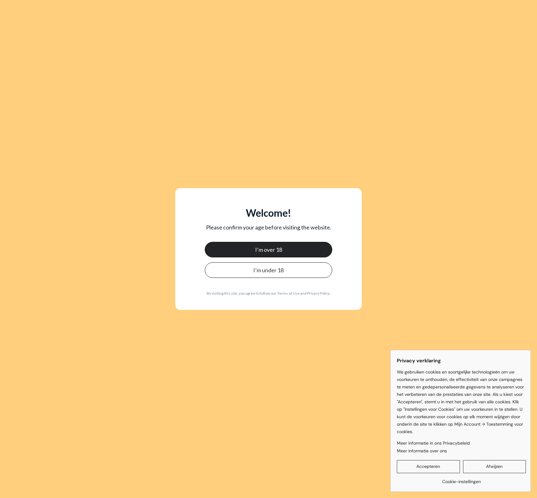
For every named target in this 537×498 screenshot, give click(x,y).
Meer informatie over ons (422, 451)
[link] (461, 479)
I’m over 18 (268, 249)
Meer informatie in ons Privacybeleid (433, 443)
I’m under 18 (268, 270)
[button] (428, 466)
